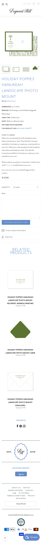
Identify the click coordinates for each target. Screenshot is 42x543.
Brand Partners (15, 490)
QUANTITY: (6, 187)
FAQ (14, 493)
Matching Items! (23, 128)
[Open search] (6, 4)
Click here (9, 165)
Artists (26, 488)
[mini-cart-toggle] (38, 3)
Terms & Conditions (16, 496)
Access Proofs (27, 4)
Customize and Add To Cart (16, 222)
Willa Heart (11, 101)
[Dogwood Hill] (21, 11)
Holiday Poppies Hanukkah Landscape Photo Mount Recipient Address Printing (20, 300)
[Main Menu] (3, 4)
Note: (4, 193)
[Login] (34, 3)
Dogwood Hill (20, 305)
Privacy (31, 496)
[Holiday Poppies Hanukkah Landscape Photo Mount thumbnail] (6, 69)
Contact (29, 490)
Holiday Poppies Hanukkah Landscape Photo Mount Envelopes (20, 402)
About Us (16, 488)
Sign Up (21, 474)
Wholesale (21, 498)
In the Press (24, 493)
